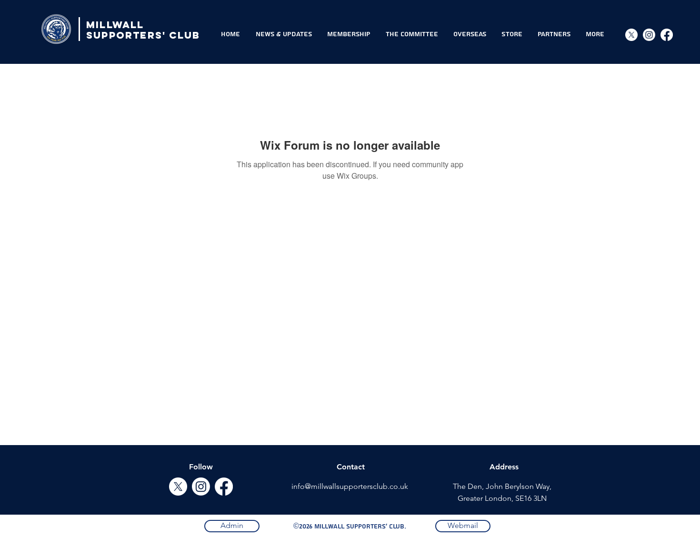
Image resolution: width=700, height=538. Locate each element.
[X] (631, 35)
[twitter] (178, 486)
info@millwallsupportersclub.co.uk (349, 486)
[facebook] (224, 486)
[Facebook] (666, 35)
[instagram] (649, 35)
